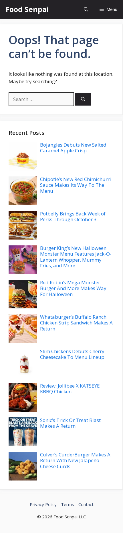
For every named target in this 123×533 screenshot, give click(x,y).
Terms (67, 504)
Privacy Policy (43, 504)
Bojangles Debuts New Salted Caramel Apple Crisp (73, 147)
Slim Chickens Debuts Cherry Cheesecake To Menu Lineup (72, 354)
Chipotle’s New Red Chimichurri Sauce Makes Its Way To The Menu (75, 185)
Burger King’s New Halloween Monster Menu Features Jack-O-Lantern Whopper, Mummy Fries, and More (76, 257)
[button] (86, 9)
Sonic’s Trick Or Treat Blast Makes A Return (70, 423)
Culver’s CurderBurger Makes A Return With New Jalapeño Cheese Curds (75, 460)
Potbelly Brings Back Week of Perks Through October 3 (73, 216)
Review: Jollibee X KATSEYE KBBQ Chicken (70, 388)
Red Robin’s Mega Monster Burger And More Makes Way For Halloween (73, 288)
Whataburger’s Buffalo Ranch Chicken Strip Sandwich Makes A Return (76, 323)
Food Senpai (27, 9)
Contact (86, 504)
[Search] (83, 99)
